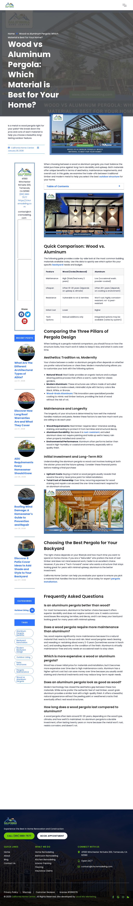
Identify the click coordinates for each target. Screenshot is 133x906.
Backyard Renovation (21, 641)
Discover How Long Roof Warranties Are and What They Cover (23, 418)
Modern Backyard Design (21, 650)
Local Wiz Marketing (86, 896)
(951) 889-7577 (24, 196)
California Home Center (24, 896)
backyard (57, 264)
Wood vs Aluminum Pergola (21, 679)
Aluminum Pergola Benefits (21, 633)
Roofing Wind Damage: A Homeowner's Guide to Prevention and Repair (23, 516)
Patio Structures (21, 663)
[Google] (118, 897)
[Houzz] (128, 897)
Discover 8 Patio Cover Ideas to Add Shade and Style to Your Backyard (22, 567)
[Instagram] (123, 897)
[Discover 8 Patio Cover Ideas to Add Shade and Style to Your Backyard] (26, 545)
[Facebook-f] (113, 897)
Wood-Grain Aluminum (59, 393)
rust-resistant (92, 432)
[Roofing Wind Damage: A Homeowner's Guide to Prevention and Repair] (26, 494)
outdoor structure (109, 176)
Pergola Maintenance (22, 671)
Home (11, 33)
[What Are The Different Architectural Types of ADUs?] (26, 350)
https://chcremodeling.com (24, 203)
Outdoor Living (23, 610)
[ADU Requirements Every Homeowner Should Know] (26, 446)
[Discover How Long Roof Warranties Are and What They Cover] (26, 398)
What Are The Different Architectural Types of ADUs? (23, 370)
